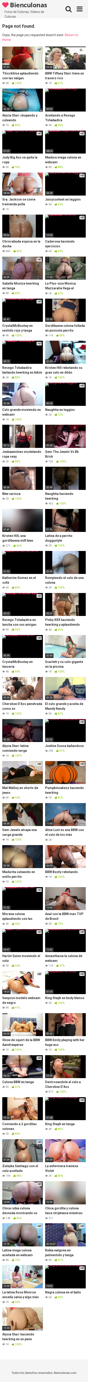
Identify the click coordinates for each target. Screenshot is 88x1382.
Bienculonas (28, 4)
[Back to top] (80, 1372)
